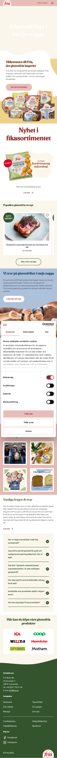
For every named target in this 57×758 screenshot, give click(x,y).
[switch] (50, 385)
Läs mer (26, 193)
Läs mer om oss (13, 299)
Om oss (35, 712)
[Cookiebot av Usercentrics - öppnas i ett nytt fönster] (42, 324)
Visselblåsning (10, 726)
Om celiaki (8, 707)
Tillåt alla (28, 414)
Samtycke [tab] (10, 332)
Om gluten (37, 707)
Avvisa (28, 431)
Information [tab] (28, 332)
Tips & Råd (37, 702)
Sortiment (7, 702)
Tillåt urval (28, 422)
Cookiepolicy (9, 721)
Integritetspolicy (39, 721)
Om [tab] (46, 332)
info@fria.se (14, 691)
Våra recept (42, 3)
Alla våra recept (28, 262)
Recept (6, 712)
